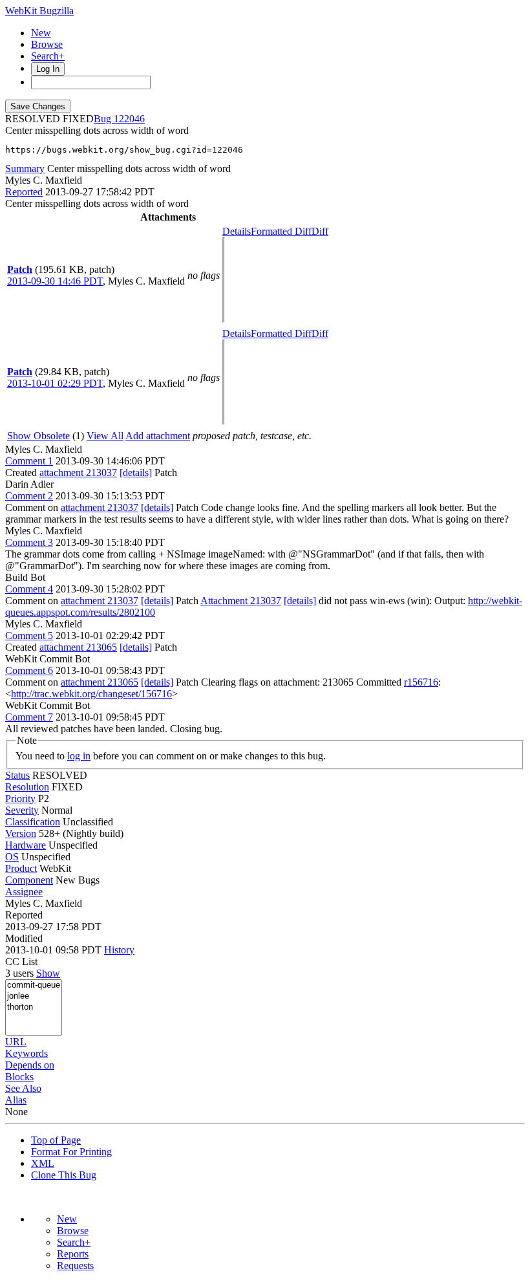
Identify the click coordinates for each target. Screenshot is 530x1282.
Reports (73, 1253)
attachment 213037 (78, 472)
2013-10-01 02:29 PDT (55, 383)
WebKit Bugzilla (39, 10)
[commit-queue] (33, 985)
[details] (136, 472)
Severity (22, 810)
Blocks (19, 1076)
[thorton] (33, 1007)
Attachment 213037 (240, 600)
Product (21, 868)
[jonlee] (33, 996)
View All (105, 435)
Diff (320, 231)
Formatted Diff (281, 231)
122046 (129, 118)
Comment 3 (29, 542)
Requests (75, 1265)
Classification (32, 821)
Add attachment (157, 435)
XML (42, 1163)
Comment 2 (29, 495)
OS (12, 856)
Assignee (24, 891)
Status (17, 775)
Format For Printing (71, 1151)
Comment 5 (29, 635)
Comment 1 (29, 460)
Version (20, 833)
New (41, 32)
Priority (20, 798)
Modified (24, 938)
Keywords (26, 1053)
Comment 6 (29, 670)
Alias (15, 1099)
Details (236, 231)
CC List (21, 961)
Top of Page (56, 1140)
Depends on (29, 1064)
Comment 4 (29, 588)
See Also (23, 1088)
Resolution (27, 786)
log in (78, 755)
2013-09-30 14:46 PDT (55, 281)
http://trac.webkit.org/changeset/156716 (91, 693)
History (119, 949)
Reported (24, 191)
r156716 (421, 682)
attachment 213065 (78, 647)
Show (48, 973)
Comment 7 (29, 717)
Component (29, 880)
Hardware (25, 845)
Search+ (48, 55)
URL (15, 1041)
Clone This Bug (63, 1174)
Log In (47, 69)
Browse (47, 44)
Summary (25, 168)
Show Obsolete (38, 435)
